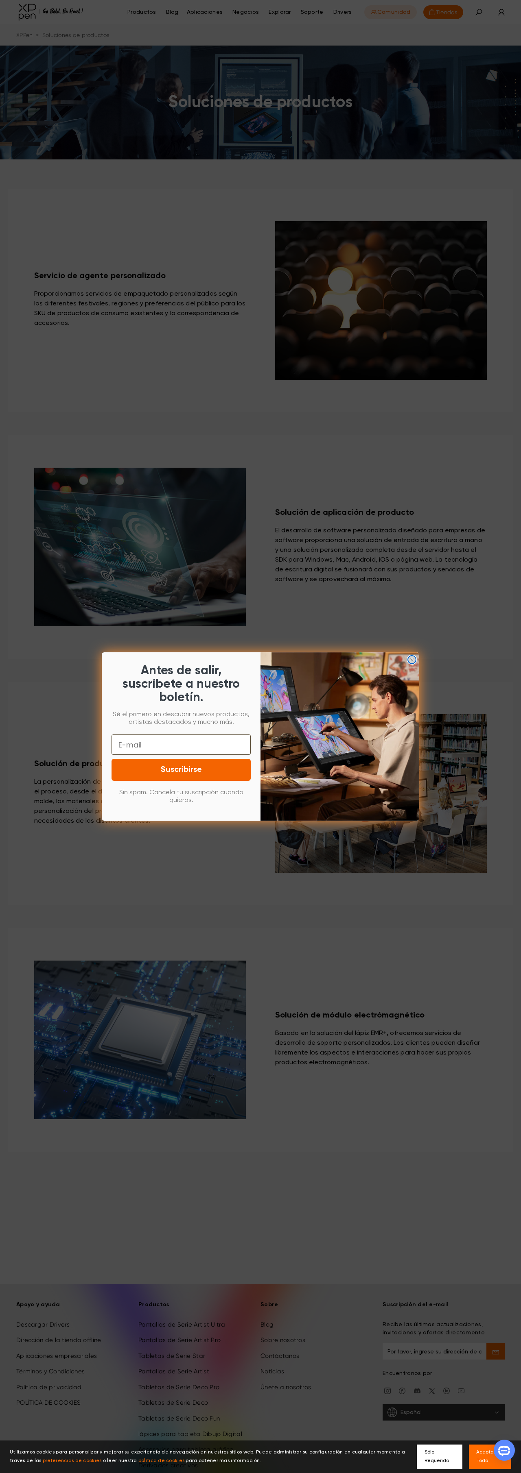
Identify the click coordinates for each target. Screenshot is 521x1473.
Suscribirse (181, 770)
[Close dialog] (412, 660)
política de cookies (161, 1460)
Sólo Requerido (437, 1456)
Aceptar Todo (485, 1456)
